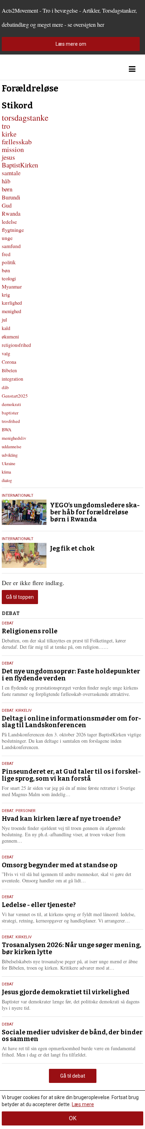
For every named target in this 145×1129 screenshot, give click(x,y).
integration (12, 379)
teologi (9, 278)
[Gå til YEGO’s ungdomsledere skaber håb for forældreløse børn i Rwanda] (24, 512)
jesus (8, 157)
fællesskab (17, 141)
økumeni (10, 336)
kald (6, 328)
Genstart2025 (15, 396)
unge (7, 237)
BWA (6, 429)
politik (9, 262)
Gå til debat (72, 1076)
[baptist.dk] (37, 69)
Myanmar (12, 286)
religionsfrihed (16, 345)
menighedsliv (14, 438)
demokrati (11, 404)
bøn (6, 270)
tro (6, 126)
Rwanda (11, 213)
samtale (11, 173)
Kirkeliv (23, 710)
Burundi (11, 197)
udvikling (10, 455)
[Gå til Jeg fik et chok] (24, 555)
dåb (5, 387)
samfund (11, 245)
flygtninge (13, 229)
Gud (7, 205)
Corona (9, 362)
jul (4, 319)
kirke (9, 134)
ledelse (9, 221)
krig (6, 294)
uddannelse (11, 446)
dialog (7, 480)
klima (6, 472)
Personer (25, 810)
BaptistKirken (20, 164)
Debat (8, 623)
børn (7, 189)
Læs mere (83, 1104)
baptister (10, 413)
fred (6, 254)
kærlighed (12, 302)
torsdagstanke (25, 117)
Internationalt (17, 495)
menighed (11, 311)
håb (6, 181)
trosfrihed (11, 421)
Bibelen (9, 370)
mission (13, 149)
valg (6, 353)
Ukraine (8, 463)
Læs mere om (71, 44)
